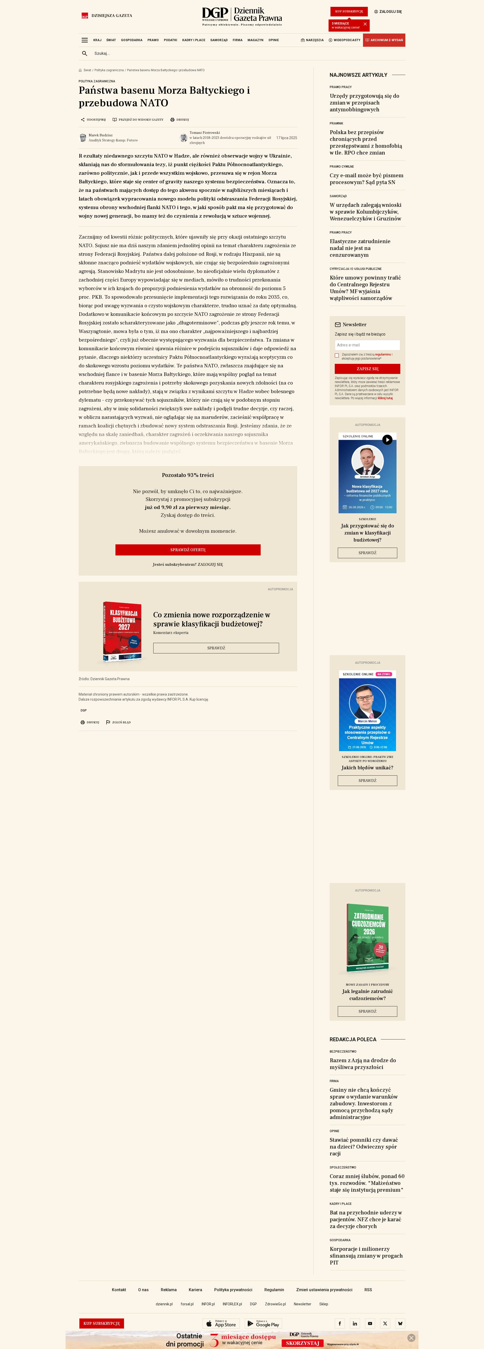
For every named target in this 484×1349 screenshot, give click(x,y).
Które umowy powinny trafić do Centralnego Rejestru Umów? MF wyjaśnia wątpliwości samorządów (365, 288)
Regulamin (274, 1289)
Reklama (169, 1289)
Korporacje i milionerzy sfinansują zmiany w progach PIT (366, 1255)
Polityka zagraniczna (109, 70)
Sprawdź (216, 648)
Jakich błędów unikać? (368, 768)
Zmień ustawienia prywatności (324, 1289)
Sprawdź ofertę (188, 549)
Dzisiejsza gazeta (112, 15)
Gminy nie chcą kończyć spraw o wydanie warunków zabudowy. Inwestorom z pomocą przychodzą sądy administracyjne (364, 1103)
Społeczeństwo (343, 1167)
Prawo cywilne (342, 166)
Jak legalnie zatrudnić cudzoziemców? (367, 995)
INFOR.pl (208, 1304)
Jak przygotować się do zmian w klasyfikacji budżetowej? (367, 533)
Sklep (323, 1304)
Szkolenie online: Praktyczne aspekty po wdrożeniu (367, 759)
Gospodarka (340, 1240)
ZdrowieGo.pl (275, 1304)
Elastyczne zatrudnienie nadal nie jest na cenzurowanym (360, 248)
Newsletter (302, 1304)
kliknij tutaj (385, 398)
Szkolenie (367, 519)
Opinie (334, 1131)
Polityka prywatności (233, 1289)
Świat (87, 70)
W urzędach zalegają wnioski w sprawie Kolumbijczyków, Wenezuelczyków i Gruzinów (366, 211)
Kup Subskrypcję (349, 11)
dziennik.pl (164, 1304)
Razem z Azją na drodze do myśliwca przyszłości (363, 1064)
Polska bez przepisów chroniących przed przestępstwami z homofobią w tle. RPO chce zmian (366, 142)
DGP (84, 710)
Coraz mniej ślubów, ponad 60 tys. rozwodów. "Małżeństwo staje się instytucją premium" (367, 1183)
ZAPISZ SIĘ (368, 368)
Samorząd (338, 196)
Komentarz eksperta (170, 632)
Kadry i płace (341, 1204)
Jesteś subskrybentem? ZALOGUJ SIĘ (188, 564)
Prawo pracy (341, 87)
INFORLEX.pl (232, 1304)
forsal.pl (187, 1304)
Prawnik (336, 123)
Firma (334, 1081)
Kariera (195, 1289)
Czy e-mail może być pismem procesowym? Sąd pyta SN (367, 179)
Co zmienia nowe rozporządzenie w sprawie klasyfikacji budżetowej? (211, 619)
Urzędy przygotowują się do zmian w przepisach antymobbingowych (364, 102)
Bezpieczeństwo (343, 1051)
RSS (368, 1289)
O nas (143, 1289)
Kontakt (119, 1289)
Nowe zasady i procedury (367, 985)
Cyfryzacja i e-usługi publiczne (356, 269)
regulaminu (383, 354)
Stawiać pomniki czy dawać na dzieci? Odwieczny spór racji (364, 1146)
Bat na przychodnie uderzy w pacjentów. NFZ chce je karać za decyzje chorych (366, 1219)
